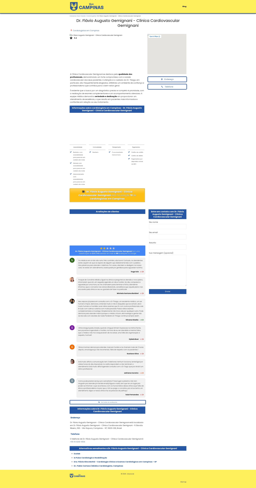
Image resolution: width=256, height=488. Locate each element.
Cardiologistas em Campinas (86, 30)
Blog (184, 6)
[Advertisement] (107, 57)
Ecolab (77, 453)
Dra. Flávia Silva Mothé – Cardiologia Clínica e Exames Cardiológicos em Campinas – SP (115, 461)
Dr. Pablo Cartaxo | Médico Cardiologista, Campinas (98, 466)
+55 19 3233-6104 (77, 441)
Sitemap (183, 482)
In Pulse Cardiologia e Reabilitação (90, 457)
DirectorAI (130, 474)
